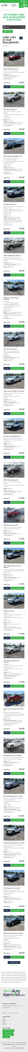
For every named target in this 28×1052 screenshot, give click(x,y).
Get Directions (6, 1007)
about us (6, 1037)
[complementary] (23, 1047)
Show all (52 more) (14, 964)
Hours (16, 1013)
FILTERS (8, 31)
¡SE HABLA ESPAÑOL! (21, 5)
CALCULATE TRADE (8, 1032)
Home (2, 10)
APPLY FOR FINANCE (8, 1035)
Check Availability (17, 86)
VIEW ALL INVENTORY (8, 1030)
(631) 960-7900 (9, 1013)
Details (7, 86)
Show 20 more (14, 962)
